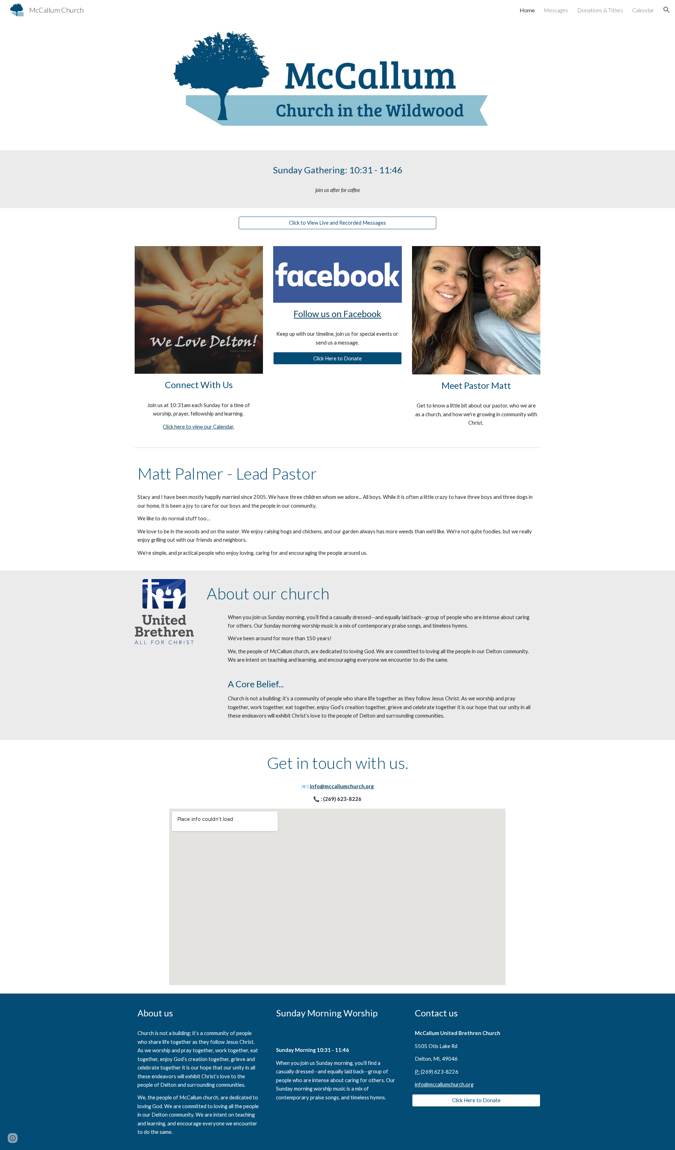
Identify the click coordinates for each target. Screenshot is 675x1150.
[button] (666, 9)
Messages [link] (556, 10)
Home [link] (527, 10)
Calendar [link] (643, 10)
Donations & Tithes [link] (600, 10)
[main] (337, 170)
